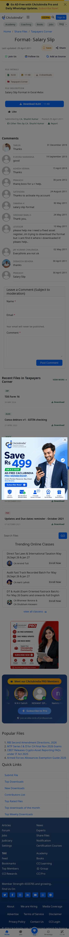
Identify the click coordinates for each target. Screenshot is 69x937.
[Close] (65, 439)
